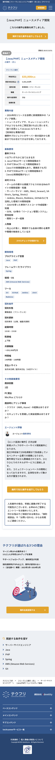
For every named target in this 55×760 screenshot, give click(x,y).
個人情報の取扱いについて (32, 739)
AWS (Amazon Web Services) (18, 282)
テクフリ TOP (8, 680)
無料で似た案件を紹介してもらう (28, 489)
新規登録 (41, 8)
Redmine (9, 297)
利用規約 (14, 739)
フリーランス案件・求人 (27, 680)
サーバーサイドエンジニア (31, 92)
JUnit (34, 292)
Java (8, 260)
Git (7, 292)
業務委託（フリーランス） (31, 87)
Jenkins (25, 292)
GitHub (15, 292)
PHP (15, 260)
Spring (8, 271)
